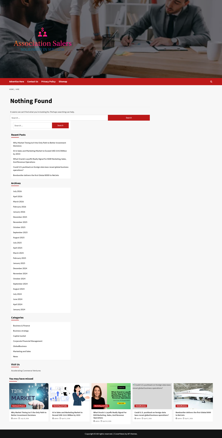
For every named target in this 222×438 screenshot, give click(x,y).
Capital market (19, 336)
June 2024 (17, 299)
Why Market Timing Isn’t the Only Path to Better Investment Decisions (39, 144)
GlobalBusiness (20, 346)
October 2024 (19, 278)
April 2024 (17, 304)
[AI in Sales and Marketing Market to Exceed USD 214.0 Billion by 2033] (70, 396)
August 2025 (19, 237)
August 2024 (19, 289)
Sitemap (63, 81)
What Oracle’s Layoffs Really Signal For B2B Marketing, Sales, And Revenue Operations (39, 160)
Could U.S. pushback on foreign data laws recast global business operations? (40, 168)
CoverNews (119, 433)
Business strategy (21, 331)
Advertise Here (16, 81)
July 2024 (17, 294)
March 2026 (18, 201)
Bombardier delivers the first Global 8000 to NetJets (36, 175)
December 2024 (20, 268)
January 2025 (19, 263)
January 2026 (19, 212)
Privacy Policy (48, 81)
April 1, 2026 (189, 418)
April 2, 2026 (148, 418)
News (15, 356)
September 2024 (20, 284)
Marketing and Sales (22, 351)
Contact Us (32, 81)
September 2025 (20, 232)
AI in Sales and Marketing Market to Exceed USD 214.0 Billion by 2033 (40, 152)
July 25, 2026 (24, 418)
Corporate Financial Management (27, 341)
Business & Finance (21, 325)
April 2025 (17, 248)
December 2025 (20, 217)
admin (15, 418)
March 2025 (18, 253)
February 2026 (19, 207)
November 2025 (20, 222)
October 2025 (19, 227)
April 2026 (17, 196)
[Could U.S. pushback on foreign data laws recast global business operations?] (152, 396)
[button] (211, 81)
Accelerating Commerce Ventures (26, 370)
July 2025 (17, 242)
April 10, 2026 (107, 421)
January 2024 (19, 309)
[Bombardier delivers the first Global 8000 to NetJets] (193, 396)
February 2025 (19, 258)
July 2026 (17, 191)
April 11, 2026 (66, 418)
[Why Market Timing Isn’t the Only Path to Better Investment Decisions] (28, 396)
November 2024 (20, 273)
